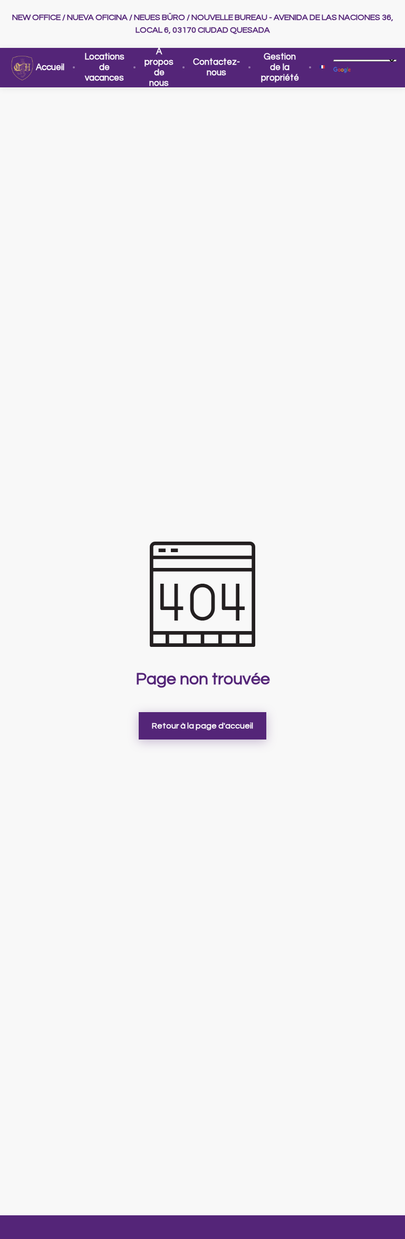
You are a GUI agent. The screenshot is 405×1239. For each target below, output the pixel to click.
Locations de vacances (104, 67)
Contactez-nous (216, 67)
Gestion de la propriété (280, 67)
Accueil (50, 67)
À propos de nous (158, 67)
